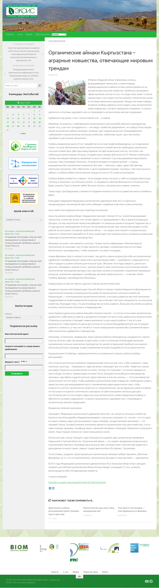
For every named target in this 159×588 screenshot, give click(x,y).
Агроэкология (56, 41)
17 (8, 122)
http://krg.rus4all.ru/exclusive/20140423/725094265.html (77, 482)
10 (8, 118)
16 (40, 118)
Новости (10, 34)
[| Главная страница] (21, 11)
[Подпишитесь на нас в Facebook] (151, 581)
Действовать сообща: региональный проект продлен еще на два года (63, 511)
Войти (105, 572)
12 (18, 118)
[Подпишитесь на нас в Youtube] (146, 581)
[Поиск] (39, 85)
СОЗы (17, 234)
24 (8, 126)
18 (13, 122)
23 (40, 122)
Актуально (10, 231)
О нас (19, 34)
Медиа (29, 34)
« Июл (23, 133)
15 (34, 118)
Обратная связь (43, 34)
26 (18, 126)
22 (34, 122)
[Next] (53, 548)
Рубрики (8, 314)
